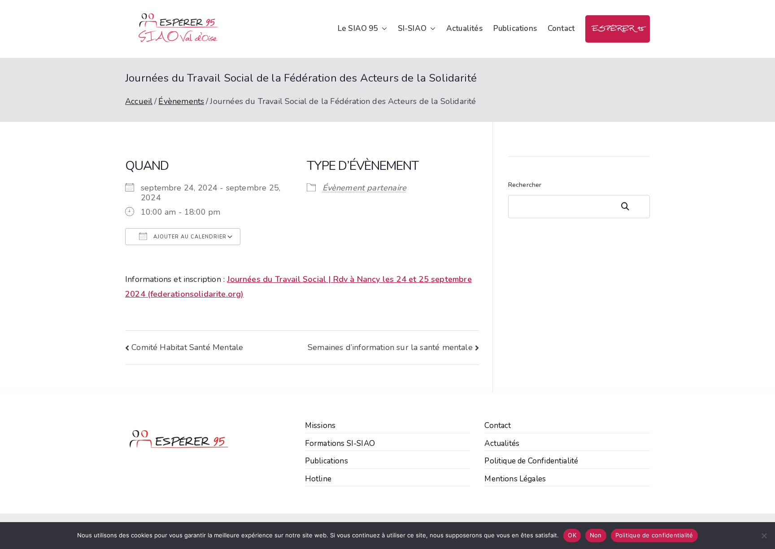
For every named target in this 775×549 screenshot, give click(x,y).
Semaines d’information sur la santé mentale (390, 347)
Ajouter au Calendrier (189, 236)
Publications (515, 28)
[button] (382, 29)
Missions (320, 425)
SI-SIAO (412, 28)
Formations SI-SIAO (340, 443)
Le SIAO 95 (358, 28)
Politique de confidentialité (654, 535)
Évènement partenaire (364, 187)
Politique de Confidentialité (531, 461)
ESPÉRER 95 (617, 29)
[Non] (763, 535)
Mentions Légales (515, 479)
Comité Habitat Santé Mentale (187, 347)
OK (572, 535)
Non (596, 535)
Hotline (318, 479)
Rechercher (525, 185)
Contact (561, 28)
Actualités (464, 28)
